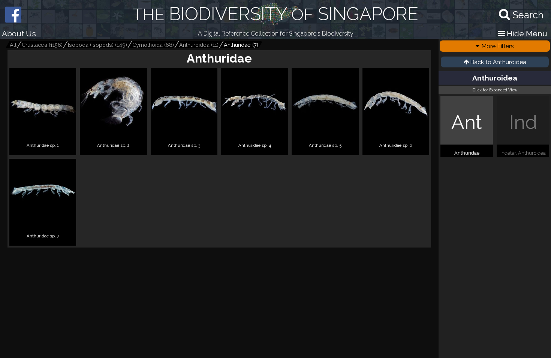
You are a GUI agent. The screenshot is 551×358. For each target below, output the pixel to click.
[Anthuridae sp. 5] (325, 151)
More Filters (497, 46)
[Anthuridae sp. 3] (184, 151)
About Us (19, 33)
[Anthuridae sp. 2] (113, 151)
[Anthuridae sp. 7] (42, 242)
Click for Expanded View (495, 90)
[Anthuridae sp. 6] (396, 151)
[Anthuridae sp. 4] (254, 151)
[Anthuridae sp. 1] (42, 151)
